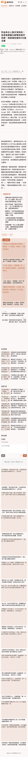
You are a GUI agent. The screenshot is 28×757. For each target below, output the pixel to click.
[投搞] (21, 2)
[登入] (23, 2)
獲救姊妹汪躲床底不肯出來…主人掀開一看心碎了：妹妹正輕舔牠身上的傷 (14, 199)
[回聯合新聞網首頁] (3, 2)
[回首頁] (7, 2)
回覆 (25, 455)
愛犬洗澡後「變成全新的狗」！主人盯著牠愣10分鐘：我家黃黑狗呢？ (14, 206)
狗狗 (11, 235)
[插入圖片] (21, 455)
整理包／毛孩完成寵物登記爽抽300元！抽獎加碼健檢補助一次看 (14, 213)
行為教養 (17, 6)
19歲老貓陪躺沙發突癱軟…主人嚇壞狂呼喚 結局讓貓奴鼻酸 (14, 220)
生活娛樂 (23, 6)
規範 (3, 455)
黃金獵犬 (4, 235)
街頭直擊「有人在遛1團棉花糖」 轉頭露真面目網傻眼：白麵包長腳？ (14, 227)
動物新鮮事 (4, 6)
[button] (19, 2)
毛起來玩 (11, 6)
